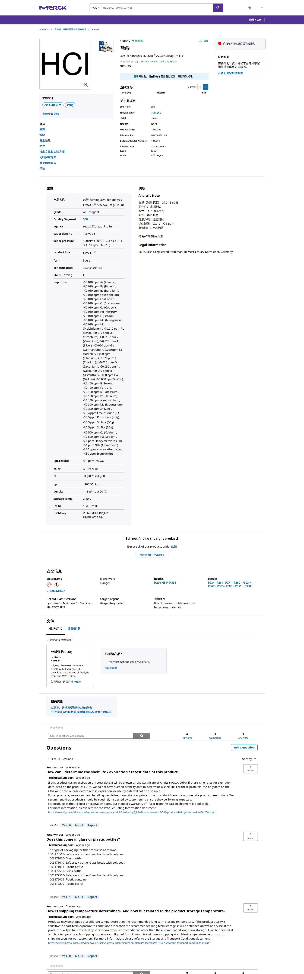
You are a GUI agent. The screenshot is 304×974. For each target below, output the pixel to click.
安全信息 (45, 140)
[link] (56, 727)
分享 (206, 41)
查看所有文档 (50, 114)
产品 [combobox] (94, 7)
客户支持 (76, 681)
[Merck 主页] (52, 8)
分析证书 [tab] (55, 629)
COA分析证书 (52, 105)
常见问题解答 (47, 163)
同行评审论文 (47, 157)
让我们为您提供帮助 (230, 73)
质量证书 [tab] (74, 629)
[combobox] (156, 8)
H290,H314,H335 (165, 582)
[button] (255, 19)
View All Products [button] (152, 555)
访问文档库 (111, 668)
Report (92, 825)
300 (85, 219)
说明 (42, 135)
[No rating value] (127, 61)
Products (44, 29)
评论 (42, 169)
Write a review (149, 61)
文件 (42, 146)
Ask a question (169, 61)
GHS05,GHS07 (55, 591)
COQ (70, 105)
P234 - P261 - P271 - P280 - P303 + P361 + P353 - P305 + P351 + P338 (229, 584)
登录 (136, 76)
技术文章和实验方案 (52, 152)
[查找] (218, 8)
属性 (42, 129)
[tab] (47, 29)
